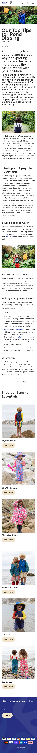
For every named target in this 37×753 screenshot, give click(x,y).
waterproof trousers (25, 337)
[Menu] (33, 3)
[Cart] (28, 4)
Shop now (8, 445)
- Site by (18, 747)
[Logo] (5, 3)
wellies (8, 236)
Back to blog (20, 382)
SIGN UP (7, 715)
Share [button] (6, 47)
